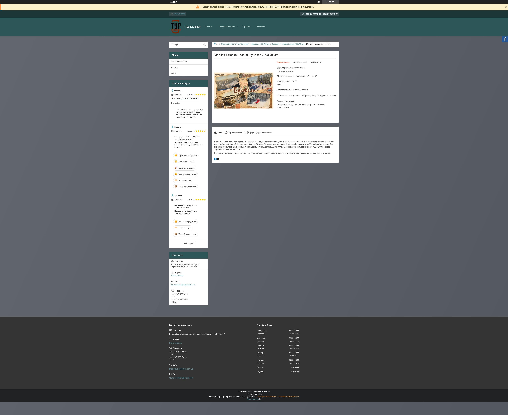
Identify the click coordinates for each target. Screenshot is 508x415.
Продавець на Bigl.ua (254, 394)
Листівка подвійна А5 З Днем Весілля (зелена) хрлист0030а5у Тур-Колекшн (189, 144)
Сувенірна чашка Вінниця (186, 117)
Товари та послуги (227, 27)
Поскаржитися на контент (267, 397)
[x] (218, 159)
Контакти (261, 27)
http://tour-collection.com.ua (181, 369)
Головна (208, 27)
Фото (173, 73)
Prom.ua (267, 392)
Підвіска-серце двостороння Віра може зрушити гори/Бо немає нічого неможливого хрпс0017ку (189, 112)
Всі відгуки (188, 243)
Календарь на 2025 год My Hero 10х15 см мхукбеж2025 (187, 138)
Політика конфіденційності (288, 397)
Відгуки (174, 67)
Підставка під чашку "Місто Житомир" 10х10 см (185, 206)
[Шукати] (204, 45)
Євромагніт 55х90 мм (260, 44)
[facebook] (215, 159)
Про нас (246, 27)
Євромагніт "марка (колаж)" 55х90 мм (287, 44)
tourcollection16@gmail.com (183, 285)
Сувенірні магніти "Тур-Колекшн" (235, 44)
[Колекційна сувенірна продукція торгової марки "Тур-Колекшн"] (176, 27)
